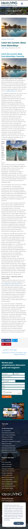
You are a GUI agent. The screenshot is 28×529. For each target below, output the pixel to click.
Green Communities (7, 464)
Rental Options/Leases (7, 488)
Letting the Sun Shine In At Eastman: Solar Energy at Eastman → (14, 353)
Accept (18, 523)
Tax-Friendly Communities (8, 445)
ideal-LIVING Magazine (7, 500)
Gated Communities (7, 443)
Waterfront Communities (8, 477)
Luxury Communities (7, 479)
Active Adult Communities (8, 433)
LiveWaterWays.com (11, 91)
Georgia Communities (7, 39)
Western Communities (7, 484)
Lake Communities (6, 466)
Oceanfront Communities (8, 471)
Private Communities (7, 473)
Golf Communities (6, 462)
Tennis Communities (7, 475)
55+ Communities (6, 430)
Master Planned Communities (9, 481)
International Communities (8, 448)
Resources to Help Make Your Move (11, 441)
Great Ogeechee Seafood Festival (11, 283)
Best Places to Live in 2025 (8, 450)
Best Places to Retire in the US (9, 452)
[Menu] (22, 3)
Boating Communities (7, 437)
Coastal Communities (7, 439)
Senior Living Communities (8, 435)
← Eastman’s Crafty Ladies (9, 350)
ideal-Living (4, 48)
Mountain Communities (8, 468)
